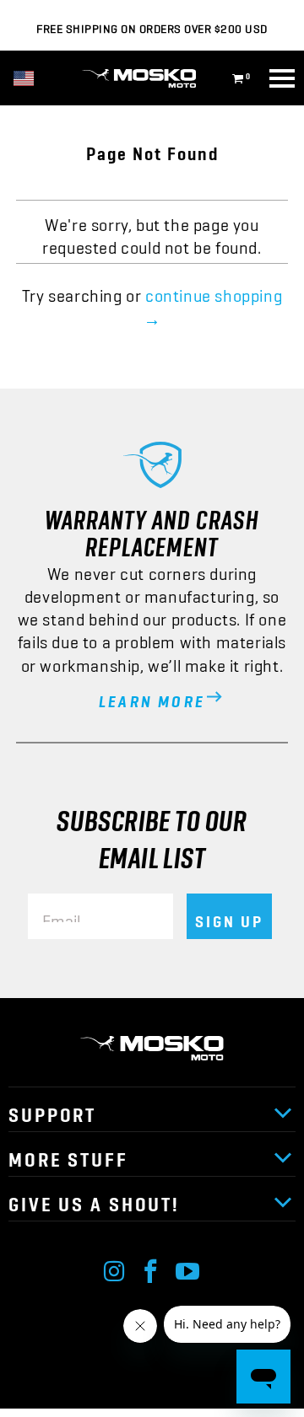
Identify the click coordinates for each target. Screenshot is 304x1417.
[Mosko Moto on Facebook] (151, 1267)
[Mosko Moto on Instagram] (115, 1267)
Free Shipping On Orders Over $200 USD (152, 25)
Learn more (152, 696)
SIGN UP (229, 916)
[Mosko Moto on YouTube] (188, 1267)
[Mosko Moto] (152, 78)
